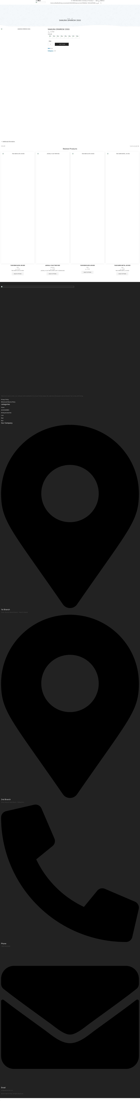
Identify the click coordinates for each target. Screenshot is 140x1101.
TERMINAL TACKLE (86, 3)
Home (51, 3)
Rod (58, 3)
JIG (72, 18)
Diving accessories (63, 3)
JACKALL (52, 267)
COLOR (50, 34)
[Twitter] (37, 0)
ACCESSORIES (71, 3)
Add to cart (62, 44)
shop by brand (78, 3)
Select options (17, 273)
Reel (56, 3)
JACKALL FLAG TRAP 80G (52, 265)
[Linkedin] (39, 0)
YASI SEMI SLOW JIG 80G (17, 265)
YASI (18, 267)
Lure (54, 3)
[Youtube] (38, 0)
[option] (50, 37)
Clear (50, 41)
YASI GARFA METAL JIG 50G (122, 265)
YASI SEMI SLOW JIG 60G (87, 265)
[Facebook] (36, 0)
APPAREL (93, 3)
